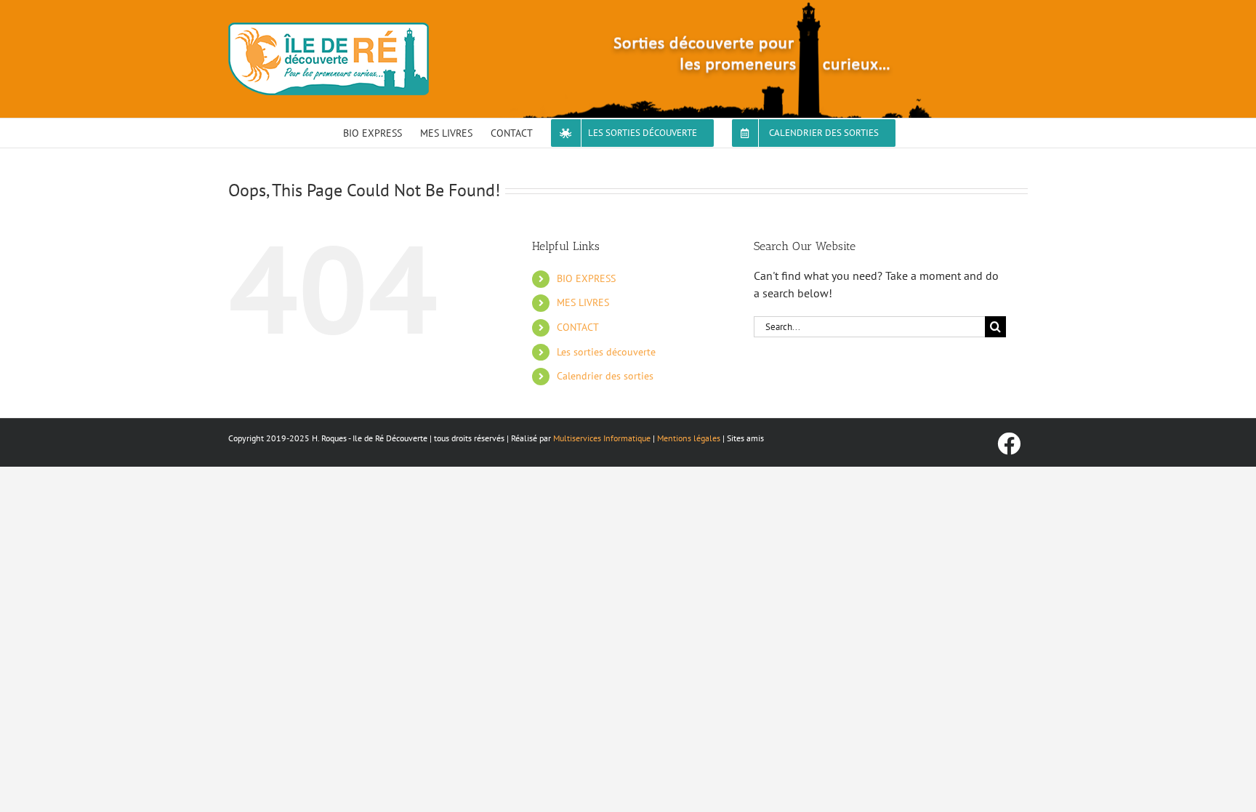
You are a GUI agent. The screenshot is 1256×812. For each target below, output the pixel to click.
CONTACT (578, 327)
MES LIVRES (583, 302)
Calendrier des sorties (605, 375)
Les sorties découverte (606, 351)
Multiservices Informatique (602, 438)
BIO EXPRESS (586, 278)
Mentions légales (688, 438)
